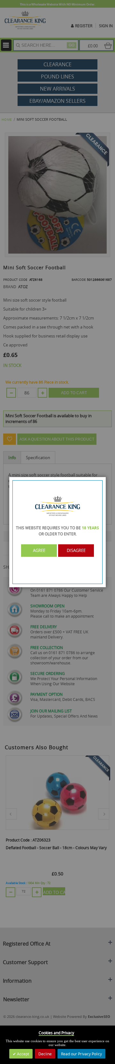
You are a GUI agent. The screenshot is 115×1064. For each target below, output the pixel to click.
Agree (39, 550)
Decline (45, 1053)
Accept (22, 1053)
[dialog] (57, 532)
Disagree (76, 550)
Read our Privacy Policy (81, 1053)
